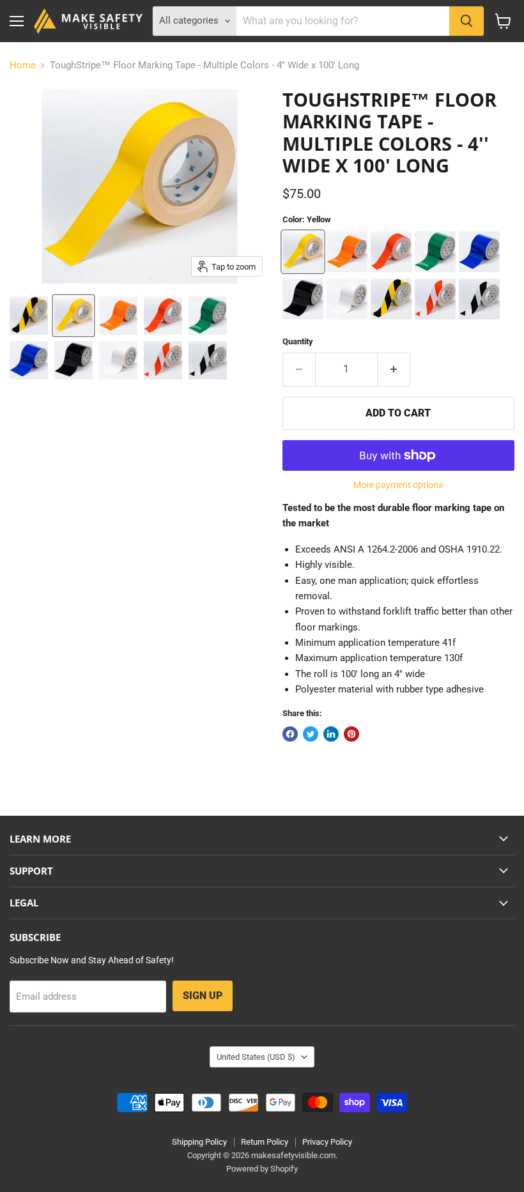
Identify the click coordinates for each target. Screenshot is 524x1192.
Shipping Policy (199, 1142)
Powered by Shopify (262, 1168)
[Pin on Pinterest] (351, 734)
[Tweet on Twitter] (310, 734)
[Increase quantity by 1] (394, 369)
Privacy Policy (327, 1142)
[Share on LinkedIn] (331, 734)
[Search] (466, 21)
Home (23, 65)
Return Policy (264, 1142)
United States (256, 1057)
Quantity (297, 341)
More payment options (398, 485)
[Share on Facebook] (290, 734)
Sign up (202, 996)
